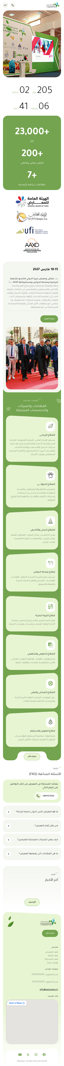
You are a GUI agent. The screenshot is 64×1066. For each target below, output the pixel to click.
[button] (5, 5)
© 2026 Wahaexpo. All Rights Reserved (32, 1061)
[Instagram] (36, 1054)
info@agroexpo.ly (49, 989)
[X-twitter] (28, 1054)
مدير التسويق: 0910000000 (45, 982)
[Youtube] (20, 1054)
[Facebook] (44, 1054)
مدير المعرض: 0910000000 (45, 975)
